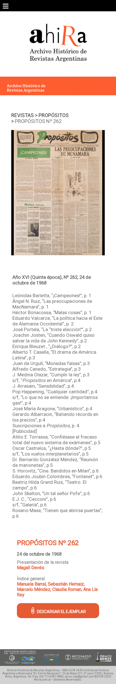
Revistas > (24, 115)
